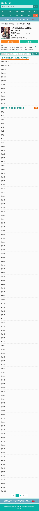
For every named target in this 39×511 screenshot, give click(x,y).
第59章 (3, 334)
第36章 (3, 246)
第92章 (3, 460)
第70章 (3, 376)
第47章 (3, 288)
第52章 (3, 307)
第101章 (3, 77)
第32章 (3, 231)
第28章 (3, 215)
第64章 (3, 353)
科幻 (3, 15)
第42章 (3, 269)
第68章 (3, 368)
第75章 (3, 395)
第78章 (3, 407)
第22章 (3, 192)
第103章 (3, 69)
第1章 (2, 112)
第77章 (3, 403)
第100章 (3, 81)
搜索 (35, 6)
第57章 (3, 326)
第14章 (3, 162)
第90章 (3, 453)
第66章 (3, 361)
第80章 (3, 414)
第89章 (3, 449)
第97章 (3, 92)
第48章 (3, 292)
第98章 (3, 88)
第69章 (3, 372)
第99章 (3, 85)
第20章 (3, 185)
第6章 (2, 131)
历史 (29, 11)
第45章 (3, 280)
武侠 (16, 11)
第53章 (3, 311)
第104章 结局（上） (7, 65)
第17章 (3, 173)
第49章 (3, 296)
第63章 (3, 349)
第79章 (3, 411)
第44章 (3, 276)
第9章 (2, 142)
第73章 (3, 388)
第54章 (3, 315)
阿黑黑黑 (17, 31)
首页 (3, 11)
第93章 (3, 464)
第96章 (3, 96)
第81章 (3, 418)
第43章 (3, 273)
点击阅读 (29, 42)
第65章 (3, 357)
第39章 (3, 257)
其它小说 (11, 24)
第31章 (3, 227)
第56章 (3, 322)
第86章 (3, 437)
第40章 (3, 261)
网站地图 (19, 508)
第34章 (3, 238)
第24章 (3, 200)
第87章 (3, 441)
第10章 (3, 146)
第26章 (3, 208)
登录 (35, 15)
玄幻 (9, 11)
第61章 (3, 342)
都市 (22, 11)
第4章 (2, 123)
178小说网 (6, 3)
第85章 (3, 433)
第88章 (3, 445)
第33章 (3, 234)
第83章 (3, 426)
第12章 (3, 154)
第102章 (3, 73)
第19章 (3, 181)
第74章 (3, 391)
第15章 (3, 165)
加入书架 (10, 42)
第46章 (3, 284)
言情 (9, 15)
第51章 (3, 303)
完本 (29, 15)
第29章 (3, 219)
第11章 (3, 150)
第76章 (3, 399)
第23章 (3, 196)
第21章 (3, 188)
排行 (22, 15)
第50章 (3, 299)
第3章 (2, 119)
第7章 (2, 135)
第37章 (3, 250)
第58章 (3, 330)
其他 (16, 15)
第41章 (3, 265)
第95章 (3, 100)
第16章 (3, 169)
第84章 (3, 430)
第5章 (2, 127)
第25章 (3, 204)
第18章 (3, 177)
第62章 (3, 345)
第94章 (3, 104)
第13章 (3, 158)
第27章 (3, 211)
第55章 (3, 319)
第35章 (3, 242)
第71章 (3, 380)
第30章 (3, 223)
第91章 (3, 456)
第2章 (2, 116)
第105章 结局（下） (23, 38)
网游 (35, 11)
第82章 (3, 422)
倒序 (36, 108)
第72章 (3, 384)
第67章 (3, 365)
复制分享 (34, 54)
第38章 (3, 253)
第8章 (2, 139)
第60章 (3, 338)
